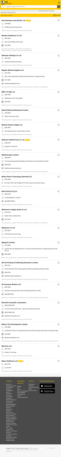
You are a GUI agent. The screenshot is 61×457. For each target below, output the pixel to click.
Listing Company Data (22, 397)
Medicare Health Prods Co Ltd (13, 140)
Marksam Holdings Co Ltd (11, 55)
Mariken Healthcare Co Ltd (12, 35)
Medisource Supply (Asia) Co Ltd (14, 209)
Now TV (19, 389)
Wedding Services (10, 440)
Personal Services (33, 10)
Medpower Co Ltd (8, 228)
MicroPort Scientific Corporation (14, 302)
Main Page (3, 10)
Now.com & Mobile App (22, 391)
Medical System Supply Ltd (12, 125)
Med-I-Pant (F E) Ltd (9, 191)
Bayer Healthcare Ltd (9, 361)
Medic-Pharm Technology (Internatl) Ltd (17, 177)
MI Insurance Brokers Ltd (11, 284)
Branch (28, 20)
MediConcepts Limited (10, 155)
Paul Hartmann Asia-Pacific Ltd (13, 20)
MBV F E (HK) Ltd (8, 92)
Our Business (32, 384)
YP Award (31, 385)
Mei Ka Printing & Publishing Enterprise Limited (20, 263)
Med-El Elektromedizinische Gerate (15, 110)
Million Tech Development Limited (14, 324)
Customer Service (33, 390)
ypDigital (19, 386)
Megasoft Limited (8, 242)
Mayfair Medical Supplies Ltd (13, 70)
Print (18, 388)
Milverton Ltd (7, 346)
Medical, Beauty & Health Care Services (17, 10)
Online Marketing (21, 392)
